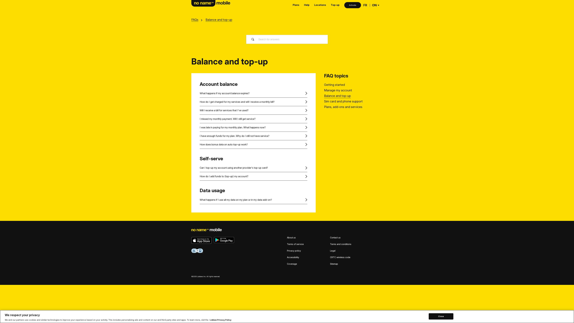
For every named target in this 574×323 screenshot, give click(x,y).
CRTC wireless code (340, 257)
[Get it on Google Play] (224, 240)
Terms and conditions (340, 244)
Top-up (335, 4)
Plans (296, 4)
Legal (332, 250)
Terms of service (295, 244)
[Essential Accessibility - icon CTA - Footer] (197, 251)
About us (291, 237)
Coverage (292, 264)
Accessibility (293, 257)
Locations (320, 4)
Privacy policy (294, 250)
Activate (352, 5)
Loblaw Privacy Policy (220, 320)
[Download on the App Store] (201, 240)
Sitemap (334, 264)
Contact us (335, 237)
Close (441, 316)
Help (306, 4)
